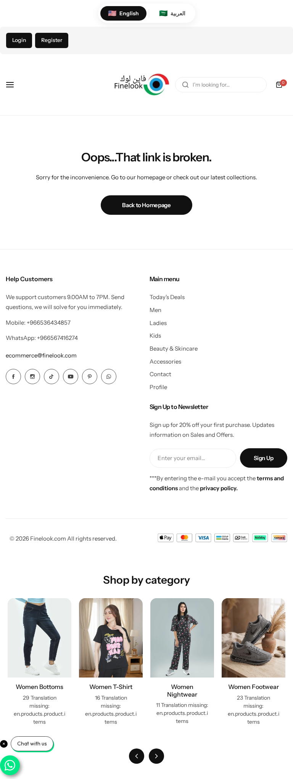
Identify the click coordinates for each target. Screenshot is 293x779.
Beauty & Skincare (174, 348)
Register (51, 40)
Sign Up (264, 458)
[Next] (156, 756)
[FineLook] (140, 84)
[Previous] (136, 756)
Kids (155, 335)
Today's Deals (167, 297)
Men (155, 310)
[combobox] (221, 84)
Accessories (165, 361)
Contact (160, 374)
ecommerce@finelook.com (41, 355)
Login (19, 40)
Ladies (158, 323)
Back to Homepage (146, 205)
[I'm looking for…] (185, 84)
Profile (158, 387)
